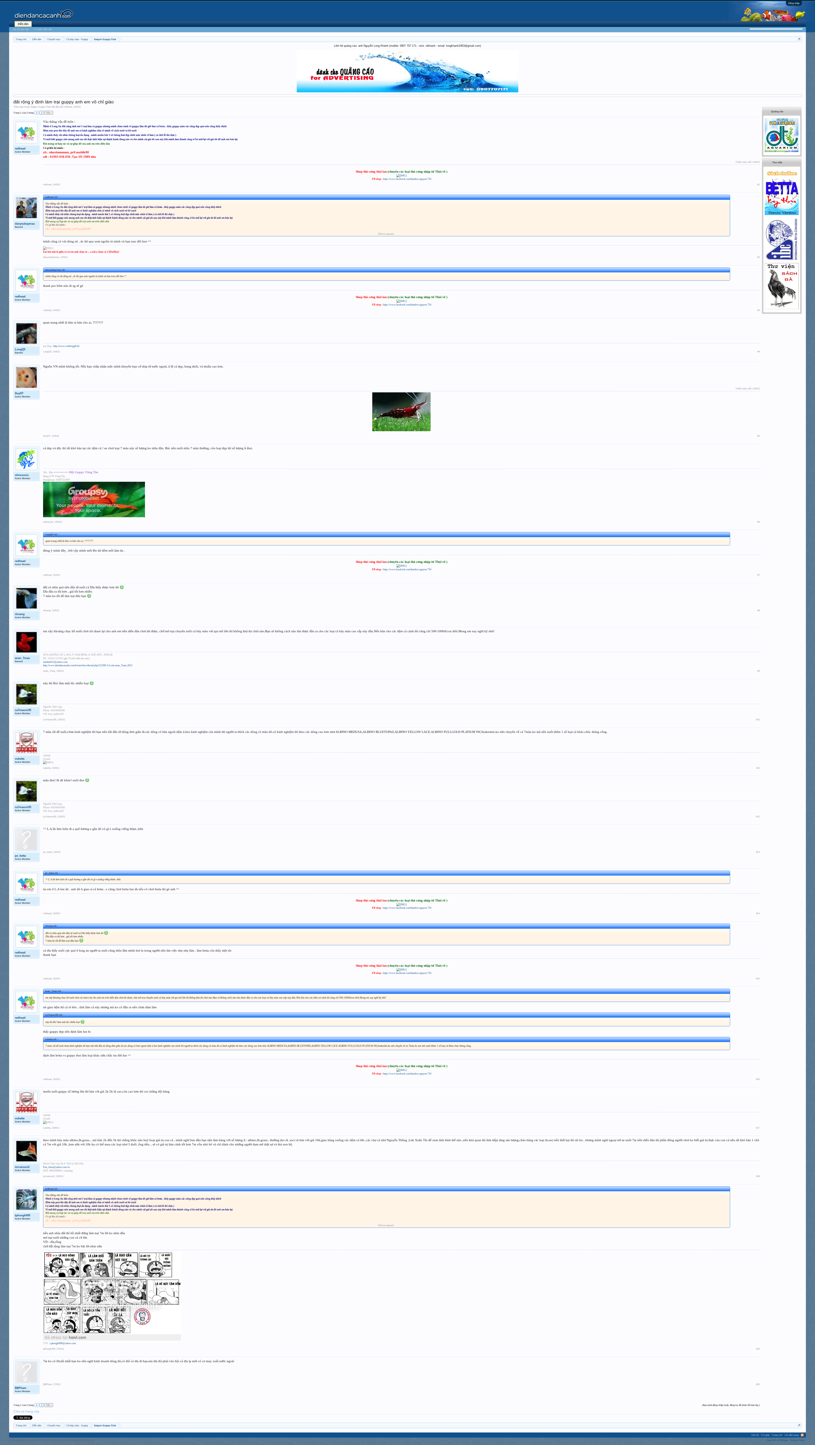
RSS (802, 1435)
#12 (758, 816)
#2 (758, 257)
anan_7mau (22, 658)
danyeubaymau (25, 223)
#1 (758, 184)
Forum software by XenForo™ (40, 1440)
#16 (758, 1079)
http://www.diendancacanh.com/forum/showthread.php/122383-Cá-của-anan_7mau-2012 (87, 665)
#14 (758, 913)
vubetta (19, 758)
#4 (758, 351)
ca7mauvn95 (23, 710)
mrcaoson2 (22, 1167)
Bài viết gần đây (21, 29)
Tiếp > (49, 112)
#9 (758, 671)
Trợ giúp (765, 1435)
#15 (758, 978)
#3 (758, 310)
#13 (758, 852)
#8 (758, 610)
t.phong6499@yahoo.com (63, 1343)
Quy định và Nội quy (777, 1440)
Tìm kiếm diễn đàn (43, 29)
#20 (758, 1384)
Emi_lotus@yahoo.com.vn (56, 1167)
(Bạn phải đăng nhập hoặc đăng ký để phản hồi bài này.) (731, 1405)
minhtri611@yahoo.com (55, 662)
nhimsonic (22, 475)
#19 (758, 1349)
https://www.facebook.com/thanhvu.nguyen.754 (407, 178)
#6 (758, 522)
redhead (68, 107)
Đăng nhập (794, 3)
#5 (758, 436)
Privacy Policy (797, 1440)
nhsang (20, 614)
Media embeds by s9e (83, 1440)
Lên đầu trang (791, 1435)
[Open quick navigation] (799, 39)
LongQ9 (20, 349)
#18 (758, 1176)
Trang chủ (777, 1435)
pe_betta (20, 855)
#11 (758, 768)
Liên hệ (755, 1435)
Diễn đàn (23, 24)
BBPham (20, 1388)
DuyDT (19, 393)
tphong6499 (22, 1215)
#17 (758, 1128)
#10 (758, 719)
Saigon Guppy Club (41, 107)
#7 (758, 575)
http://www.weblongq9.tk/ (66, 346)
